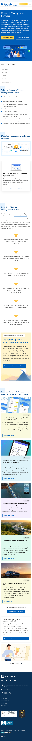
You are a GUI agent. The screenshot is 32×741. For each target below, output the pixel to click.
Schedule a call (14, 663)
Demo (4, 75)
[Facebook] (10, 680)
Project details (8, 435)
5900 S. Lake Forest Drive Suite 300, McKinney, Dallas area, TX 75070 (16, 685)
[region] (16, 74)
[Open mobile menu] (30, 4)
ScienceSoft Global (7, 1)
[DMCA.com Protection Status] (6, 733)
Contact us (23, 4)
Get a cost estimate (23, 37)
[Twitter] (6, 680)
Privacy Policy (4, 703)
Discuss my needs (7, 37)
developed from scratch (20, 216)
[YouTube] (15, 680)
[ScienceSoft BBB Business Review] (7, 723)
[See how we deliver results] (16, 356)
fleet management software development (12, 26)
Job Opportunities (5, 700)
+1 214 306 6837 (7, 692)
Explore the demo (15, 188)
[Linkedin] (2, 680)
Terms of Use (4, 705)
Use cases (5, 69)
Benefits (4, 79)
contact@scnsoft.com (8, 689)
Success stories (6, 82)
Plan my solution (8, 639)
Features (4, 72)
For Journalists (4, 698)
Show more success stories (16, 611)
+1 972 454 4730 (7, 693)
